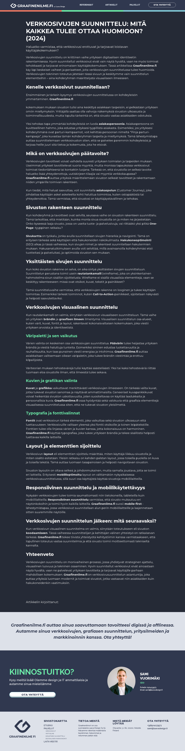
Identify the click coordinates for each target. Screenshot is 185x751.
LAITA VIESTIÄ (51, 741)
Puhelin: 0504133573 (148, 687)
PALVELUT (135, 5)
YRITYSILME (50, 733)
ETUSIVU (48, 725)
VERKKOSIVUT (51, 731)
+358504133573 (154, 725)
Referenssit (86, 5)
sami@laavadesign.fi (157, 728)
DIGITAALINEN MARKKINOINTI (56, 739)
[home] (39, 5)
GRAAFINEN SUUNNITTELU (55, 736)
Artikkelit (111, 5)
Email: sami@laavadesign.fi (151, 690)
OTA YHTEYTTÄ (162, 5)
